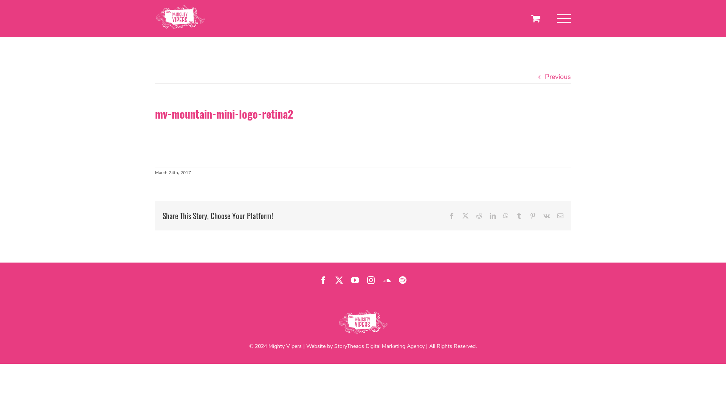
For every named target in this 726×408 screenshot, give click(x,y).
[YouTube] (355, 280)
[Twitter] (339, 280)
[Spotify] (402, 280)
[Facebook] (323, 280)
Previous (558, 76)
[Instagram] (371, 280)
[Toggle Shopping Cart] (535, 18)
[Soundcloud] (386, 280)
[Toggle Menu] (564, 18)
